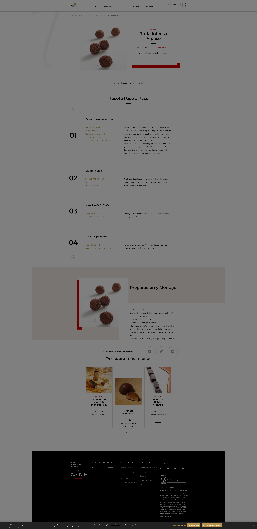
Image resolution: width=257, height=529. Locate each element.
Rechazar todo (194, 525)
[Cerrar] (254, 525)
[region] (128, 525)
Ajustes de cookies (179, 525)
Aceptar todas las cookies (212, 525)
